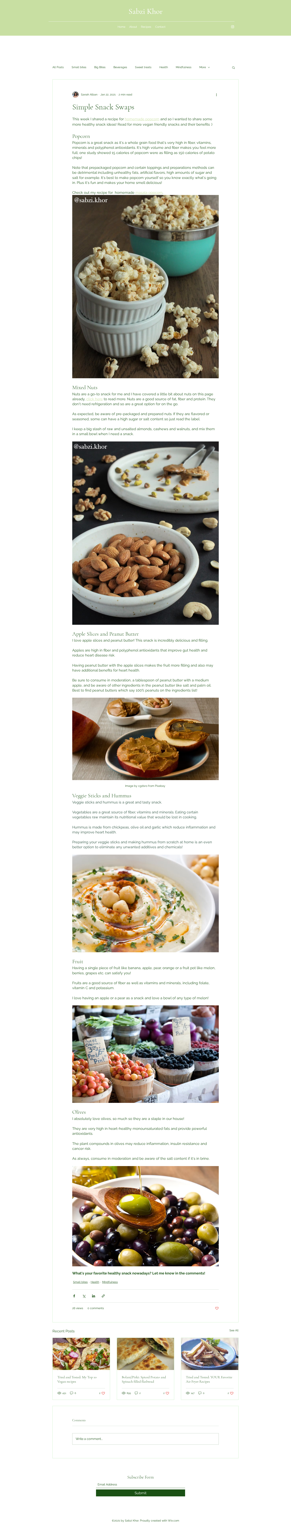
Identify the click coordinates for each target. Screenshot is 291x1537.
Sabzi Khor (145, 11)
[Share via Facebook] (74, 1296)
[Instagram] (233, 27)
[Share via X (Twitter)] (84, 1296)
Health (163, 67)
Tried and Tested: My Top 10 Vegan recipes (77, 1379)
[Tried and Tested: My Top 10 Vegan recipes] (81, 1354)
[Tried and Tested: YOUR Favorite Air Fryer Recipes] (209, 1354)
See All (234, 1330)
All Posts (58, 67)
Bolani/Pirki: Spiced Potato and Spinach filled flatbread (144, 1379)
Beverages (120, 67)
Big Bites (100, 67)
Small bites (79, 67)
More (202, 67)
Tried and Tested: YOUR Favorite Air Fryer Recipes (209, 1379)
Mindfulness (183, 67)
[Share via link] (103, 1296)
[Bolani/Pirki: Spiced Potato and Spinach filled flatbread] (145, 1354)
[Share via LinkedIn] (93, 1296)
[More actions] (216, 94)
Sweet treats (143, 67)
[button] (233, 67)
